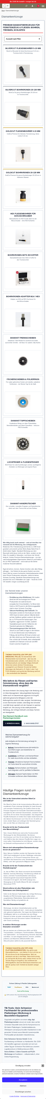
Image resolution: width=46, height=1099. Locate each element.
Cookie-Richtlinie (14, 1096)
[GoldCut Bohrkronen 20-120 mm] (23, 187)
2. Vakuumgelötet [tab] (31, 723)
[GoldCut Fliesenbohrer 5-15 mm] (23, 146)
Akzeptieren (23, 1080)
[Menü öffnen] (43, 6)
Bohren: (11, 747)
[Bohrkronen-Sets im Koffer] (23, 270)
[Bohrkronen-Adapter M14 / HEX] (23, 311)
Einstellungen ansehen (23, 1092)
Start (3, 10)
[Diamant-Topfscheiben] (23, 435)
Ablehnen (23, 1086)
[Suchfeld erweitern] (26, 6)
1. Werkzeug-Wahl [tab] (12, 723)
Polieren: (11, 768)
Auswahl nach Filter (13, 39)
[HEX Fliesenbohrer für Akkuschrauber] (23, 228)
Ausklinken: (12, 756)
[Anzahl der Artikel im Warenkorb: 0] (38, 6)
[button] (43, 1066)
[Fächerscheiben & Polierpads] (23, 394)
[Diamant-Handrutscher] (23, 518)
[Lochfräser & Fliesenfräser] (23, 477)
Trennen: (11, 762)
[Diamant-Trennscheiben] (23, 353)
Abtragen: (11, 774)
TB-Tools (6, 6)
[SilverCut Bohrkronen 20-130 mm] (23, 104)
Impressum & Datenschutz (27, 1096)
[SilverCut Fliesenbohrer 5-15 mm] (23, 63)
